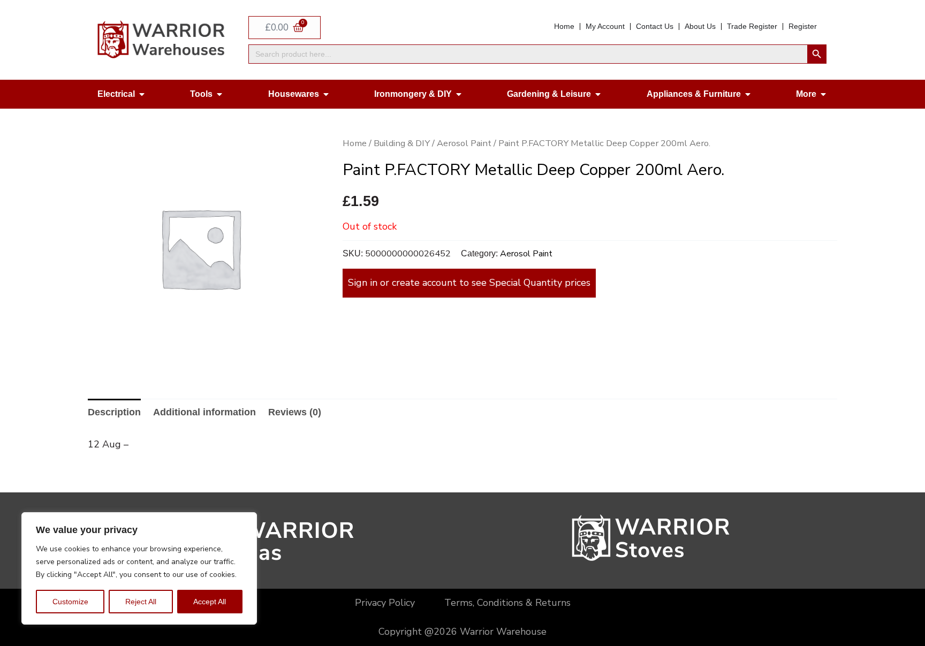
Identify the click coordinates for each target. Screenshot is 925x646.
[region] (139, 568)
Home (355, 143)
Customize (70, 601)
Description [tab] (114, 412)
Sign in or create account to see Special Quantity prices (469, 282)
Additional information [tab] (204, 412)
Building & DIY (402, 143)
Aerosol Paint (464, 143)
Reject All (140, 601)
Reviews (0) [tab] (294, 412)
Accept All (209, 601)
